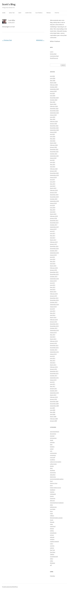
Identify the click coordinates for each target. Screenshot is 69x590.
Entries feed (53, 54)
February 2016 (54, 268)
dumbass (52, 470)
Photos (57, 13)
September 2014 (54, 304)
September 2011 (54, 378)
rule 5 (51, 543)
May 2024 (52, 102)
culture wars (53, 464)
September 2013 (54, 330)
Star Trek (52, 550)
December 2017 (54, 220)
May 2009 (52, 412)
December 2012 (54, 345)
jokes (51, 505)
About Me (12, 13)
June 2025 (52, 95)
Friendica (52, 576)
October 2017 (53, 225)
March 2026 (53, 82)
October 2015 (53, 276)
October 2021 (53, 153)
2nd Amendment (54, 431)
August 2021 (53, 158)
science (52, 548)
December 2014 (54, 298)
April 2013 (52, 337)
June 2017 (52, 233)
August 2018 (53, 203)
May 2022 (52, 138)
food (51, 481)
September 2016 (54, 253)
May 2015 (52, 287)
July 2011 (52, 382)
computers (53, 455)
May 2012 (52, 360)
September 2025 (54, 89)
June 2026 (52, 78)
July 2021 (52, 160)
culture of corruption (55, 462)
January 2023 (53, 123)
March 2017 (53, 240)
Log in (51, 52)
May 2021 (52, 164)
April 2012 (52, 362)
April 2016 (52, 263)
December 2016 (54, 246)
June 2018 (52, 207)
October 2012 (53, 350)
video (51, 561)
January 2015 (53, 296)
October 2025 (53, 87)
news (51, 524)
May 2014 (52, 313)
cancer (52, 449)
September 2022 (54, 130)
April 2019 (52, 186)
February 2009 (54, 418)
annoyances (53, 438)
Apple (51, 440)
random (52, 539)
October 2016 (53, 250)
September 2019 (54, 175)
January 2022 (53, 147)
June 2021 (52, 162)
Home (3, 13)
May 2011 (52, 386)
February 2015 (54, 294)
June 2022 (52, 136)
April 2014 (52, 315)
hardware (52, 490)
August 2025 (53, 91)
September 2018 (54, 201)
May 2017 (52, 235)
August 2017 (53, 229)
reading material (54, 541)
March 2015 (53, 291)
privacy (52, 535)
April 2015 (52, 289)
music (51, 520)
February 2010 (54, 397)
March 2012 (53, 365)
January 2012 (53, 369)
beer (51, 444)
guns (51, 485)
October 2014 (53, 302)
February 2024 (54, 106)
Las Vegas (52, 509)
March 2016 (53, 266)
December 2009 (54, 401)
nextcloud (52, 526)
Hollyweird (53, 494)
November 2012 (54, 347)
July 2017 (52, 231)
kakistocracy (53, 507)
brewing (52, 446)
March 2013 (53, 339)
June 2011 (52, 384)
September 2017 (54, 227)
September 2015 (54, 278)
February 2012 (54, 367)
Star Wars (52, 552)
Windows (52, 563)
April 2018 (52, 212)
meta (51, 513)
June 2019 (52, 181)
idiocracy (52, 500)
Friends (48, 13)
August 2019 (53, 177)
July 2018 (52, 205)
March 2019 (53, 188)
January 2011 (53, 388)
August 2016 (53, 255)
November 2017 (54, 222)
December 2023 (54, 108)
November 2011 (54, 373)
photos (52, 528)
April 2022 (52, 141)
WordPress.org (54, 58)
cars (51, 451)
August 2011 (53, 380)
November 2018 (54, 197)
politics (52, 530)
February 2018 (54, 216)
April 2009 (52, 414)
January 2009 (53, 421)
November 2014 (54, 300)
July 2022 (52, 134)
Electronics (38, 13)
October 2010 (53, 390)
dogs (51, 468)
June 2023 (52, 117)
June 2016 (52, 259)
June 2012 (52, 358)
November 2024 (54, 97)
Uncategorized (54, 556)
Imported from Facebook (57, 502)
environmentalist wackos (56, 479)
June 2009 (52, 410)
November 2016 (54, 248)
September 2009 (54, 406)
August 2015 (53, 281)
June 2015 (52, 285)
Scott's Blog (8, 4)
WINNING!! (40, 40)
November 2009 (54, 403)
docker (52, 466)
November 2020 (54, 173)
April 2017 (52, 237)
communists (53, 453)
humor (52, 496)
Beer (20, 13)
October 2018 (53, 199)
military (52, 515)
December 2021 (54, 149)
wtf (51, 565)
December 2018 (54, 194)
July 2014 (52, 309)
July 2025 (52, 93)
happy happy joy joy (55, 487)
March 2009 (53, 416)
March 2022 (53, 143)
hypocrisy (52, 498)
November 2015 (54, 274)
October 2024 (53, 100)
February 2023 (54, 121)
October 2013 (53, 328)
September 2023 (54, 113)
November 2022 (54, 128)
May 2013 (52, 334)
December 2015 (54, 272)
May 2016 (52, 261)
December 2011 (54, 371)
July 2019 (52, 179)
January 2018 (53, 218)
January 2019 (53, 192)
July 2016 (52, 257)
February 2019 (54, 190)
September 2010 (54, 393)
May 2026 (52, 80)
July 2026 (52, 76)
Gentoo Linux (53, 483)
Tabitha (52, 554)
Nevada (52, 522)
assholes (52, 442)
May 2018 (52, 209)
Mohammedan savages (56, 518)
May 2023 (52, 119)
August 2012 (53, 354)
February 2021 (54, 169)
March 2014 (53, 317)
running (52, 546)
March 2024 (53, 104)
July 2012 (52, 356)
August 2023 (53, 115)
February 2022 (54, 145)
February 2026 (54, 85)
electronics (53, 477)
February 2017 (54, 242)
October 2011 (53, 375)
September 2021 (54, 156)
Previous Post (7, 40)
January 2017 (53, 244)
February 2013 (54, 341)
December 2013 (54, 324)
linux (51, 511)
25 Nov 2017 (11, 22)
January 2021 (53, 171)
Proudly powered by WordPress (10, 586)
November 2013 (54, 326)
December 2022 (54, 125)
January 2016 (53, 270)
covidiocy (52, 459)
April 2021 (52, 166)
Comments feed (54, 56)
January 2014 (53, 322)
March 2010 (53, 395)
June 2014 (52, 311)
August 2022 (53, 132)
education (52, 474)
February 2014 (54, 319)
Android (52, 436)
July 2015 (52, 283)
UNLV (51, 558)
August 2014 (53, 306)
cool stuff (52, 457)
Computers (28, 13)
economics (53, 472)
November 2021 (54, 151)
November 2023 (54, 110)
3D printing (53, 434)
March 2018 (53, 214)
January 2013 (53, 343)
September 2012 (54, 352)
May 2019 (52, 184)
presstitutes (53, 533)
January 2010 (53, 399)
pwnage (52, 537)
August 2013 (53, 332)
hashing (52, 492)
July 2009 (52, 408)
